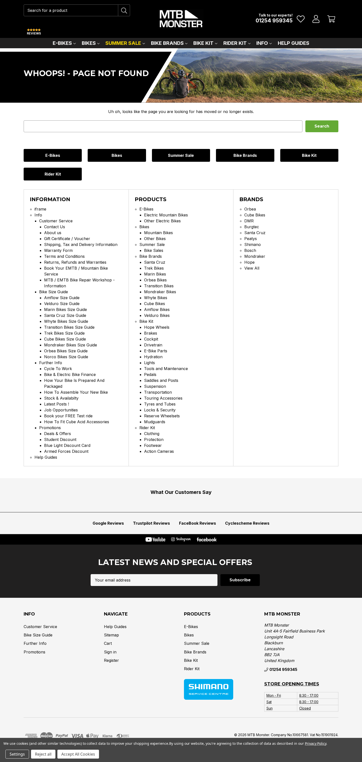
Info (262, 43)
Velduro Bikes (157, 315)
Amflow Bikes (157, 309)
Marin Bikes (155, 274)
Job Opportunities (61, 409)
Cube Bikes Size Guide (65, 339)
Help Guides (293, 43)
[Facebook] (206, 539)
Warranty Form (58, 250)
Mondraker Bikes (160, 291)
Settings (17, 754)
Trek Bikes (154, 268)
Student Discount (60, 439)
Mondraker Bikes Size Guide (70, 344)
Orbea (250, 209)
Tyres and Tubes (160, 404)
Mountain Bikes (158, 232)
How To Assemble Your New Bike (76, 392)
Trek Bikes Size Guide (64, 333)
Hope (249, 262)
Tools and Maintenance (166, 368)
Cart (108, 643)
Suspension (155, 386)
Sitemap (111, 634)
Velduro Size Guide (62, 303)
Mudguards (154, 421)
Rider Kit (235, 43)
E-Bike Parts (155, 350)
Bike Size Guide (53, 291)
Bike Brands (167, 43)
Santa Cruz (154, 262)
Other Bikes (155, 238)
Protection (154, 439)
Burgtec (251, 226)
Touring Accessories (163, 398)
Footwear (153, 445)
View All (251, 268)
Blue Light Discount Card (67, 445)
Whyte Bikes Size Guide (66, 321)
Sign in (110, 651)
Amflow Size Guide (62, 297)
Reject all (43, 754)
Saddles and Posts (161, 380)
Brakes (150, 333)
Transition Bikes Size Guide (69, 327)
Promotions (50, 427)
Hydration (153, 356)
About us (52, 232)
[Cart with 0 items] (331, 19)
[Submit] (124, 10)
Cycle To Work (58, 368)
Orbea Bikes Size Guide (66, 350)
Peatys (250, 238)
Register (111, 660)
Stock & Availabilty (61, 398)
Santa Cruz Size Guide (65, 315)
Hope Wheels (156, 327)
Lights (149, 362)
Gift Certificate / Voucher (67, 238)
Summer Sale (123, 43)
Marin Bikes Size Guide (65, 309)
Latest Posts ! (56, 404)
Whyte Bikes (155, 297)
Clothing (151, 433)
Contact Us (54, 226)
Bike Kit (203, 43)
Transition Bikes (159, 285)
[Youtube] (155, 539)
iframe (40, 209)
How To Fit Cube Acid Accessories (76, 421)
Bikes (89, 43)
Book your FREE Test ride (68, 415)
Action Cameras (159, 451)
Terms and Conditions (64, 256)
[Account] (316, 19)
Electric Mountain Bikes (166, 214)
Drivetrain (153, 344)
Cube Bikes (154, 303)
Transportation (158, 392)
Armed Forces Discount (66, 451)
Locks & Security (160, 409)
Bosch (250, 250)
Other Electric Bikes (162, 220)
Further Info (50, 362)
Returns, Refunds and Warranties (75, 262)
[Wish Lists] (301, 19)
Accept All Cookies (78, 754)
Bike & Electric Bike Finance (70, 374)
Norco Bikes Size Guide (66, 356)
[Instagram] (181, 539)
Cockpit (151, 339)
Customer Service (56, 220)
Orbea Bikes (155, 279)
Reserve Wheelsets (162, 415)
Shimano (252, 244)
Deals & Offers (57, 433)
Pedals (150, 374)
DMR (249, 220)
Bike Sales (153, 250)
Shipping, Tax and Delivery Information (80, 244)
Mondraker (254, 256)
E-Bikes (62, 43)
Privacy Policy (315, 743)
